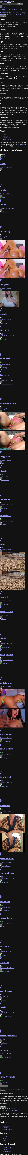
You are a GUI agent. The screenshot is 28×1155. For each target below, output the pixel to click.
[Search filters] (19, 4)
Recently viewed (8, 1129)
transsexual (3, 11)
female (2, 9)
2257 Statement (7, 1151)
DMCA (5, 1149)
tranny (21, 9)
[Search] (21, 4)
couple (10, 9)
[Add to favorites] (1, 169)
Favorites (5, 1127)
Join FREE (2, 7)
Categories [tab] (3, 16)
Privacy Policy (7, 1148)
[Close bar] (12, 146)
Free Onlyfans (7, 139)
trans (17, 9)
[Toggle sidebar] (1, 2)
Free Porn (6, 134)
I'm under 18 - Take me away (8, 1110)
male (5, 9)
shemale (9, 11)
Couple (5, 1140)
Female (5, 1137)
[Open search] (1, 6)
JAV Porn (5, 136)
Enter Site (3, 1106)
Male (4, 1138)
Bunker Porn (7, 138)
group (13, 9)
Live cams (6, 1126)
